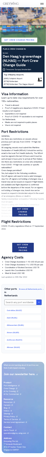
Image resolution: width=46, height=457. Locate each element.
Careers (8, 405)
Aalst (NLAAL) (12, 318)
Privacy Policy (9, 416)
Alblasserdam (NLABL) (15, 325)
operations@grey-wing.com (15, 433)
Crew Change (9, 388)
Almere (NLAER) (13, 332)
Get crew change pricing (19, 40)
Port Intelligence (10, 385)
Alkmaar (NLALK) (13, 347)
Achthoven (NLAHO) (14, 340)
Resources (8, 402)
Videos (8, 411)
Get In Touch (10, 430)
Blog (7, 408)
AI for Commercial (11, 394)
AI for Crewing (10, 391)
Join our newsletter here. (21, 374)
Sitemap (7, 413)
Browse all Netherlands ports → (31, 289)
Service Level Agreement (14, 422)
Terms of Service (11, 419)
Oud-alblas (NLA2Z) (14, 310)
